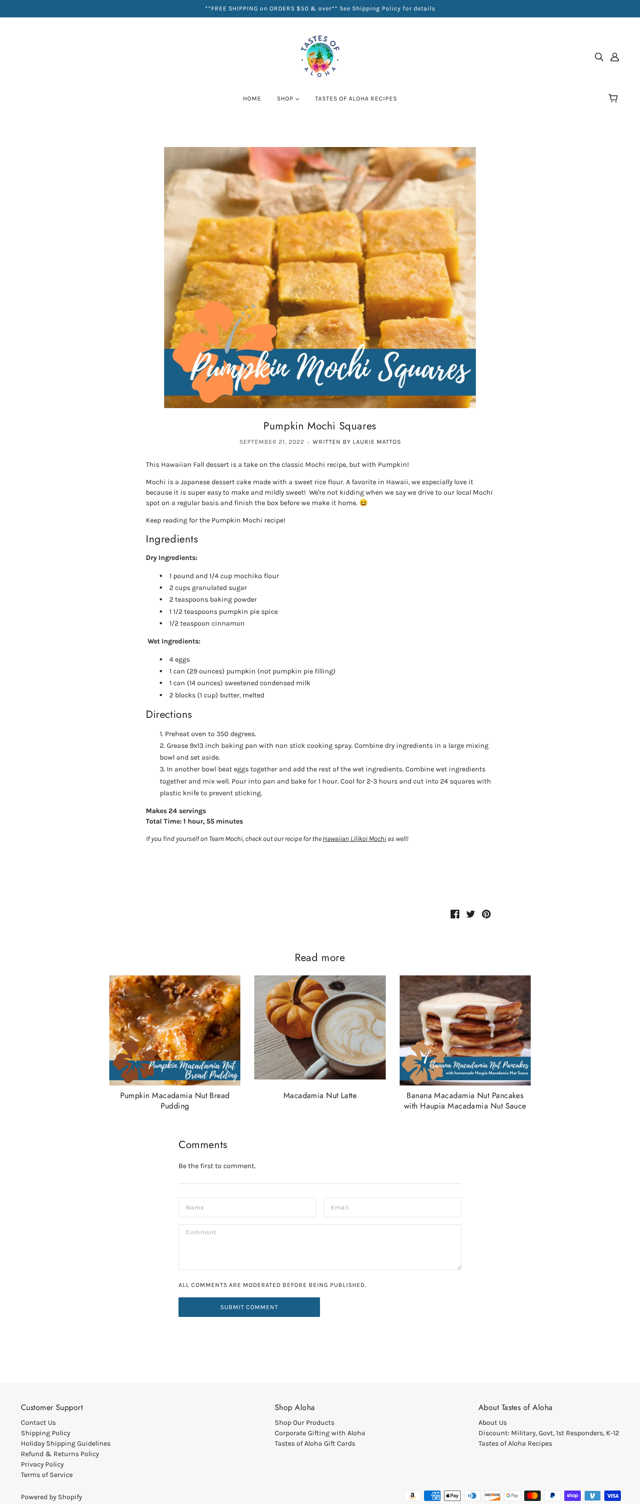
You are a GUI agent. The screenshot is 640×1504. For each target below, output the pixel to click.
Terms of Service (47, 1475)
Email (340, 1206)
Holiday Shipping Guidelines (66, 1443)
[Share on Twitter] (470, 913)
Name (194, 1206)
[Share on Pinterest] (486, 913)
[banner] (320, 56)
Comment (201, 1233)
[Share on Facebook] (455, 913)
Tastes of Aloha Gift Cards (315, 1443)
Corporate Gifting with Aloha (320, 1433)
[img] (599, 56)
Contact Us (38, 1422)
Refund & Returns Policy (60, 1454)
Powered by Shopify (51, 1497)
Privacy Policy (42, 1464)
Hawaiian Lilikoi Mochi (354, 838)
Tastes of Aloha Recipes (515, 1443)
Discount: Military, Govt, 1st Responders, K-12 (548, 1433)
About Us (492, 1422)
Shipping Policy (45, 1433)
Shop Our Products (304, 1422)
